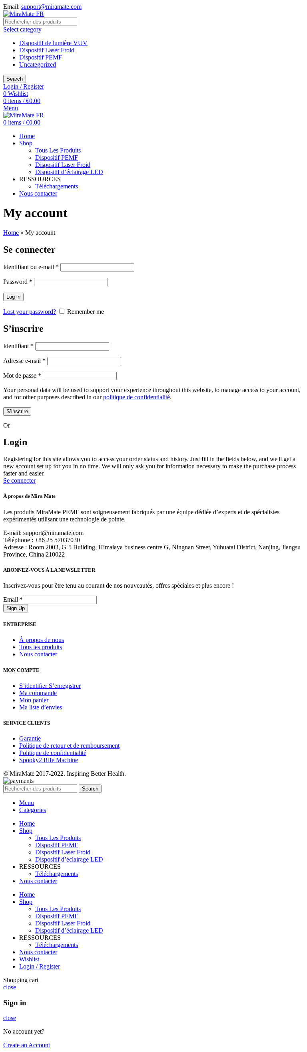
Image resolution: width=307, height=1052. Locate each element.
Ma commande (38, 692)
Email (13, 599)
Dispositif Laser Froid (46, 50)
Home (11, 232)
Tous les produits (40, 647)
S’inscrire (17, 411)
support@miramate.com (51, 6)
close (9, 987)
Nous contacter (38, 654)
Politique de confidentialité (52, 752)
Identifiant (18, 346)
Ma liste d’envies (40, 707)
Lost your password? (29, 311)
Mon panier (33, 700)
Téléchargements (56, 186)
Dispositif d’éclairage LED (69, 171)
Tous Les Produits (58, 150)
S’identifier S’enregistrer (50, 685)
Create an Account (26, 1045)
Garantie (30, 738)
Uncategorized (37, 64)
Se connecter (19, 480)
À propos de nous (41, 639)
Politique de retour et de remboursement (69, 745)
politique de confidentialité (136, 397)
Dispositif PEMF (40, 57)
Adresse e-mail (24, 360)
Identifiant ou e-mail (31, 266)
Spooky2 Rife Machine (48, 760)
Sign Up (15, 608)
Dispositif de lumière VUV (53, 43)
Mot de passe (22, 375)
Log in (13, 297)
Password (17, 281)
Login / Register (39, 966)
